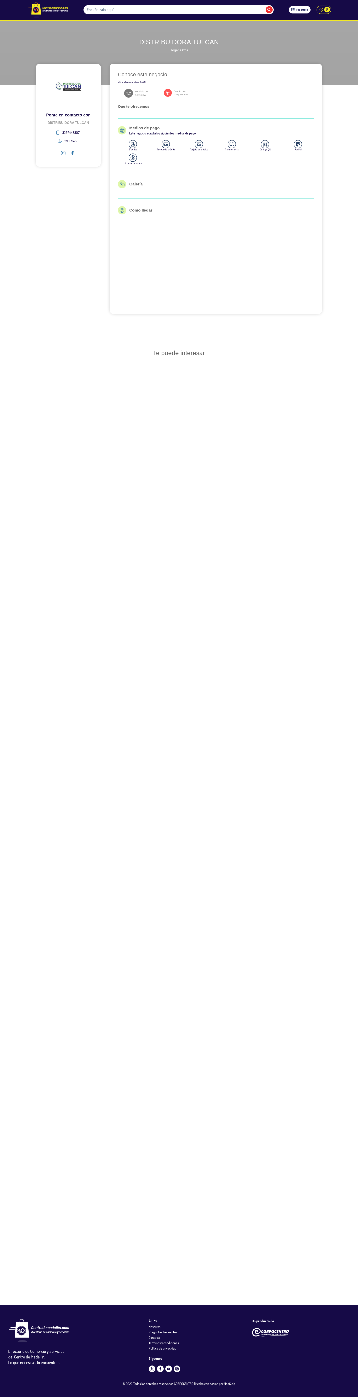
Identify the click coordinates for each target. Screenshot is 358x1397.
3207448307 (71, 132)
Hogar (174, 50)
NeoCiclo (229, 1384)
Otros (184, 50)
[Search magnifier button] (269, 9)
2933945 (70, 141)
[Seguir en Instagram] (177, 1369)
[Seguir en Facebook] (160, 1369)
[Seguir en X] (152, 1369)
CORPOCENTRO (184, 1384)
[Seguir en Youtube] (168, 1369)
